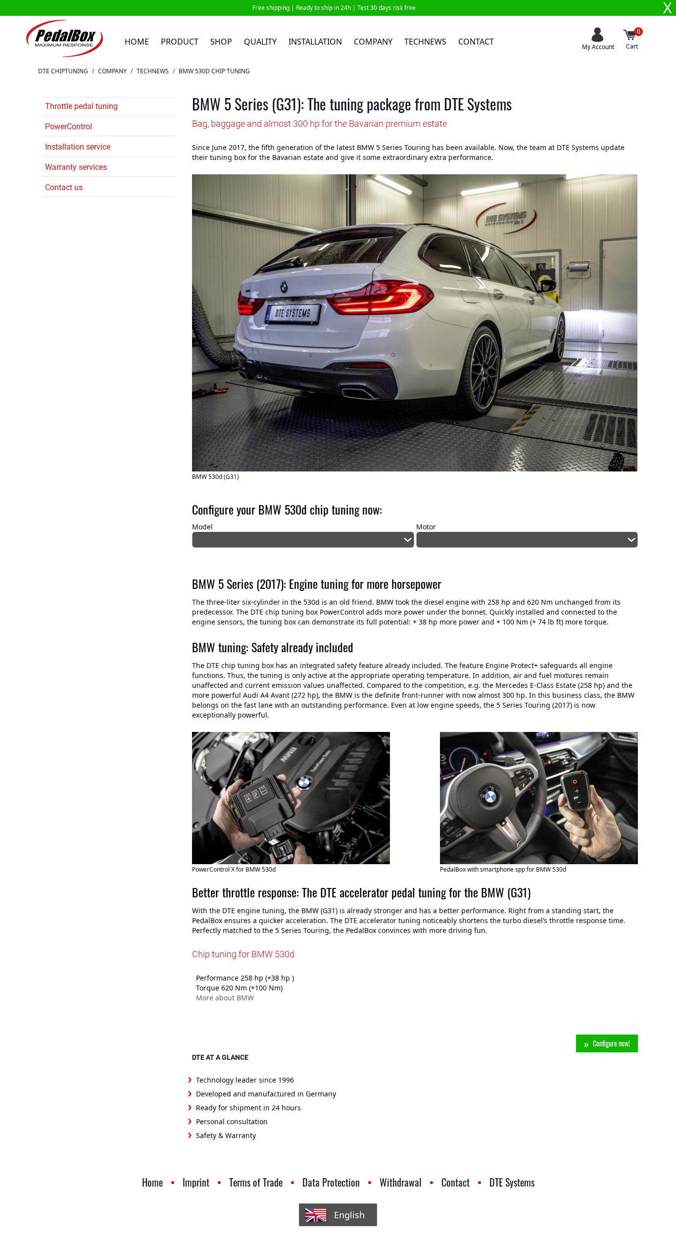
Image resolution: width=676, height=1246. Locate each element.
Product (179, 41)
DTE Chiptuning (63, 71)
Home (137, 41)
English (349, 1215)
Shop (221, 41)
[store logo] (64, 38)
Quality (260, 41)
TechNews (153, 71)
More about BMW (225, 997)
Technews (425, 41)
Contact (476, 41)
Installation (315, 41)
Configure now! (611, 1043)
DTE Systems (511, 1182)
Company (373, 41)
